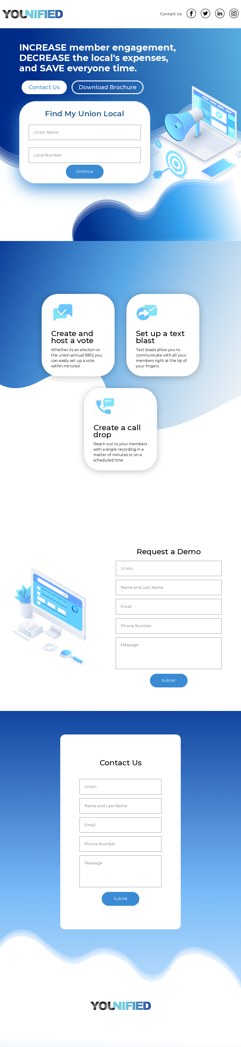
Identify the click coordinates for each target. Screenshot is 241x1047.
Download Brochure (108, 87)
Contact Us (44, 87)
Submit (169, 680)
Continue (84, 171)
